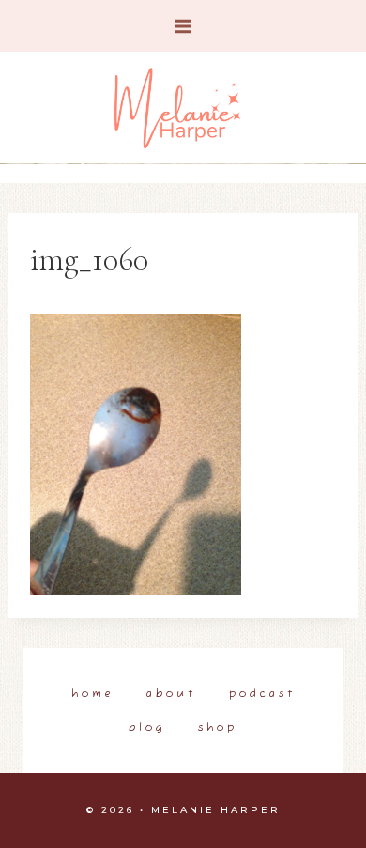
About (171, 694)
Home (92, 694)
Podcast (262, 694)
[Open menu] (183, 25)
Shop (217, 727)
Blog (147, 727)
